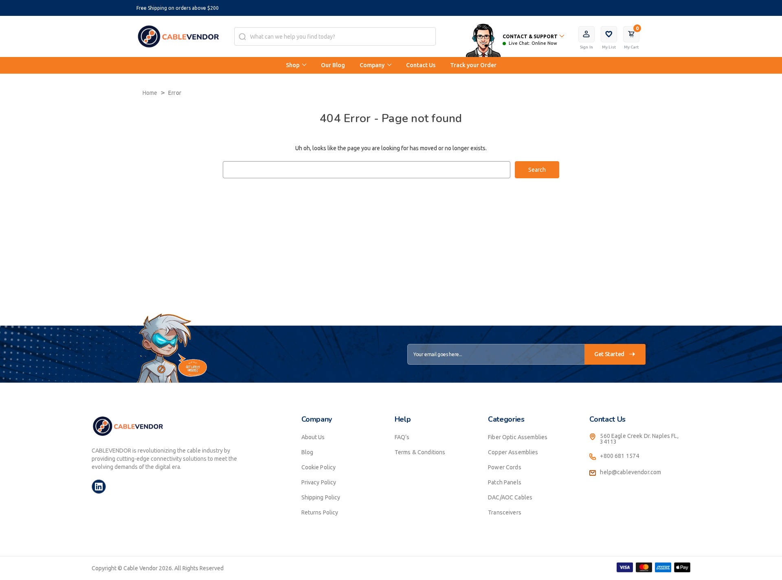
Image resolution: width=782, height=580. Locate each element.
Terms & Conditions (420, 452)
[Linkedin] (99, 486)
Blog (307, 452)
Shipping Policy (320, 497)
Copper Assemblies (513, 452)
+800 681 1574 (619, 456)
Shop (293, 65)
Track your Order (473, 65)
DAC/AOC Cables (510, 497)
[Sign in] (586, 34)
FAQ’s (402, 437)
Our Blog (333, 65)
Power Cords (504, 467)
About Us (313, 437)
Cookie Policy (318, 467)
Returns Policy (319, 512)
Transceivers (504, 512)
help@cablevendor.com (630, 472)
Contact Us (420, 65)
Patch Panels (504, 482)
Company (373, 65)
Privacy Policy (318, 482)
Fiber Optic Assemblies (517, 437)
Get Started (609, 354)
